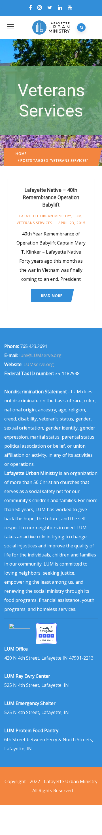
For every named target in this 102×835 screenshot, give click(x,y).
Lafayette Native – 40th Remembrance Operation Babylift (51, 197)
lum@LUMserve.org (40, 355)
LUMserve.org (39, 364)
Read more (51, 295)
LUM (78, 216)
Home (21, 153)
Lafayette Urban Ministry (45, 216)
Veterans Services (34, 222)
